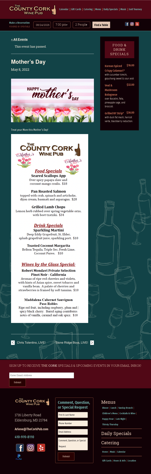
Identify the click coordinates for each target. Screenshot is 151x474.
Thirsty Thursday (110, 424)
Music (123, 9)
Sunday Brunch (125, 408)
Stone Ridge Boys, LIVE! (72, 342)
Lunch (113, 408)
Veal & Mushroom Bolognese (111, 90)
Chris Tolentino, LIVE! (30, 342)
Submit (17, 382)
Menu (98, 9)
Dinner (105, 408)
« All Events (19, 39)
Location (132, 461)
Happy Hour (108, 419)
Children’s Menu (109, 413)
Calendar (64, 9)
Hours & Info (119, 461)
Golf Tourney (135, 9)
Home (105, 452)
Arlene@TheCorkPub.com (31, 429)
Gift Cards (76, 9)
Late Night (120, 419)
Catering (88, 9)
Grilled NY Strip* (114, 113)
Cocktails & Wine (127, 413)
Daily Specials (110, 9)
